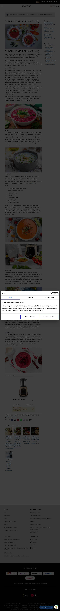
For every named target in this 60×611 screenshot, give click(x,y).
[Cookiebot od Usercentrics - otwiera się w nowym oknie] (52, 293)
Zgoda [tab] (10, 297)
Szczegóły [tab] (30, 297)
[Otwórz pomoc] (56, 607)
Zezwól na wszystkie (49, 316)
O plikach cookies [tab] (49, 297)
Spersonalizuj (28, 316)
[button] (46, 607)
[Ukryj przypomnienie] (51, 607)
